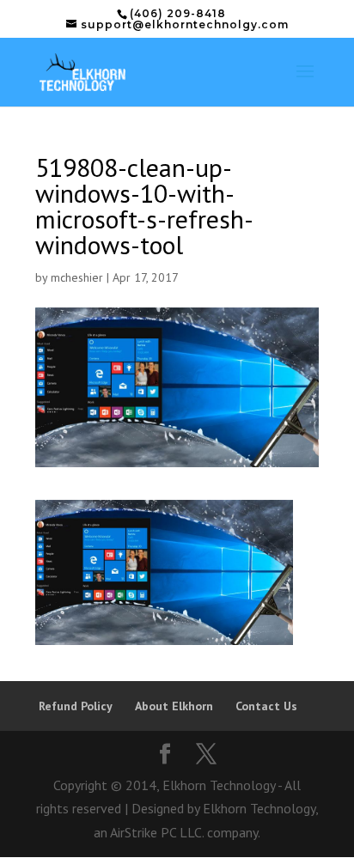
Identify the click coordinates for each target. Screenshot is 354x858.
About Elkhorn (174, 706)
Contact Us (266, 706)
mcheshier (77, 277)
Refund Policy (76, 706)
